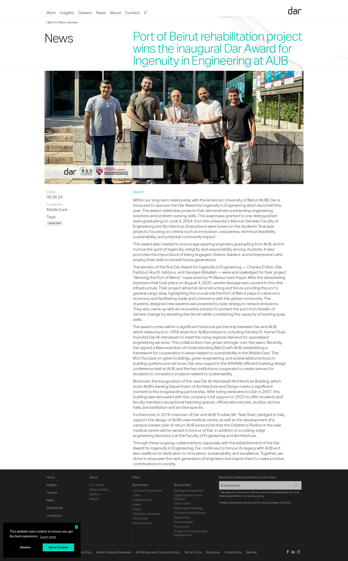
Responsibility (99, 489)
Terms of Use (193, 552)
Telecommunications (146, 513)
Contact (132, 12)
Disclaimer (213, 552)
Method (95, 494)
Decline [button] (25, 547)
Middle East (57, 209)
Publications (55, 508)
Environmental (183, 522)
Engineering (182, 517)
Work (51, 12)
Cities (136, 495)
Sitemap (251, 552)
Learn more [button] (48, 537)
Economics (181, 526)
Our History (97, 485)
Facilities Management (189, 490)
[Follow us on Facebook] (287, 552)
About (115, 12)
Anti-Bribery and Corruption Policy (158, 552)
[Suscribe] (293, 486)
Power (137, 509)
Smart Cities (182, 503)
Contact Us (54, 515)
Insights (67, 12)
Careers (85, 12)
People (94, 499)
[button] (76, 527)
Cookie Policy (233, 552)
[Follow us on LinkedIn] (293, 552)
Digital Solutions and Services (187, 497)
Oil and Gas (140, 518)
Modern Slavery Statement (114, 552)
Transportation (142, 500)
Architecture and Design (190, 512)
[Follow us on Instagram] (298, 552)
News (101, 12)
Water (137, 504)
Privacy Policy (83, 552)
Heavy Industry (142, 523)
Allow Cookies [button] (58, 547)
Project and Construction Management (190, 533)
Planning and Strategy (188, 508)
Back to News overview (63, 22)
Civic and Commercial (147, 490)
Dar (294, 10)
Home (51, 477)
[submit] (145, 12)
